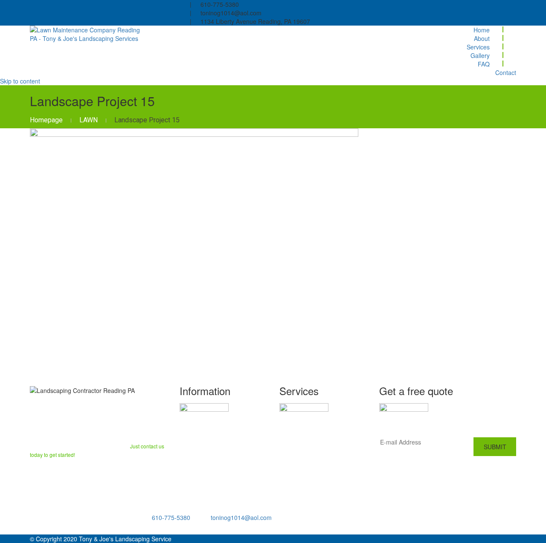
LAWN (88, 120)
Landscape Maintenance (319, 477)
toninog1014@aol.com (241, 517)
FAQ (484, 64)
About (482, 38)
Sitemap (193, 479)
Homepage (46, 120)
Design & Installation (312, 433)
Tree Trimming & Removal (321, 466)
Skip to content (20, 81)
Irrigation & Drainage (312, 455)
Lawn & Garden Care (312, 422)
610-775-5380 (171, 517)
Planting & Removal (311, 444)
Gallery (480, 55)
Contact (505, 72)
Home (481, 30)
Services (478, 47)
